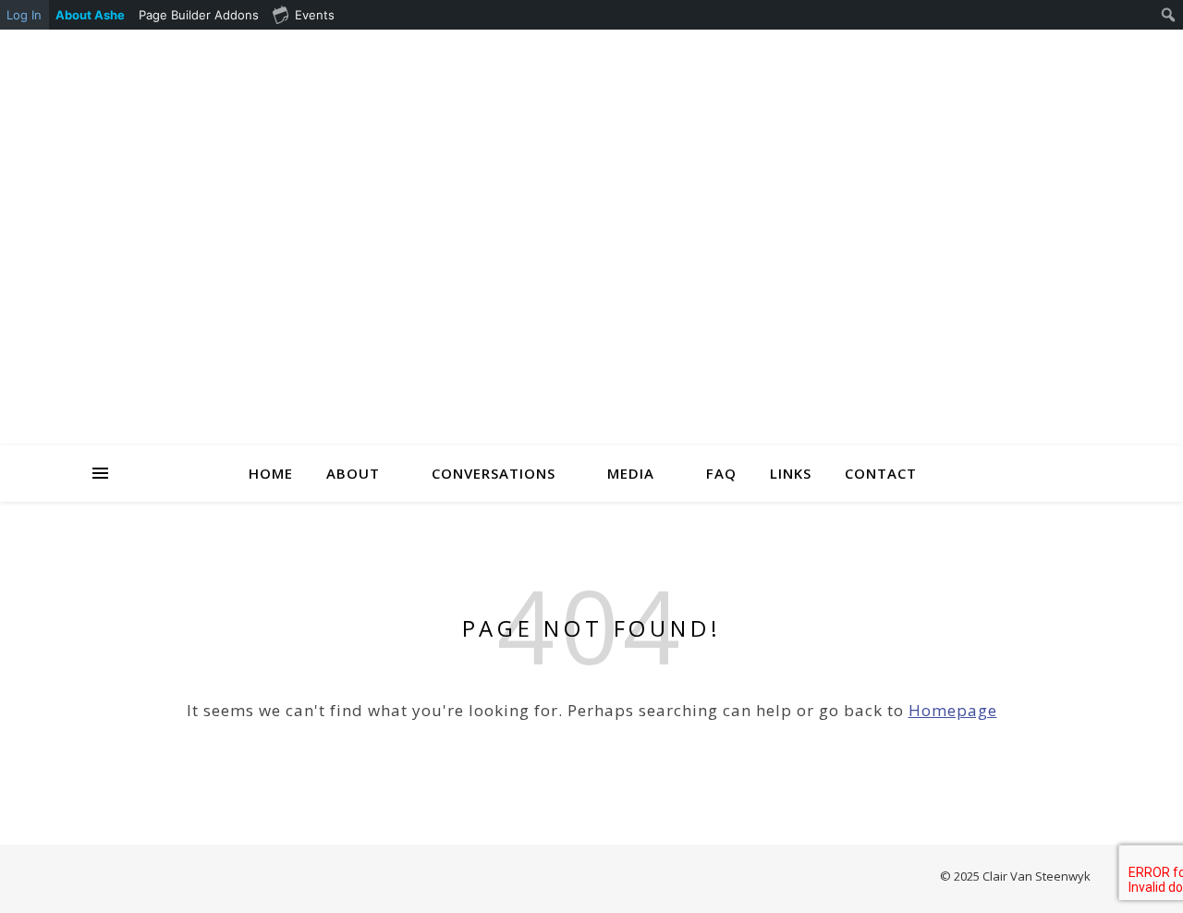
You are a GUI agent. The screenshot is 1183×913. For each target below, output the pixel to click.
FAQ (721, 473)
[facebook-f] (906, 52)
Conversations (493, 473)
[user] (958, 52)
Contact (881, 473)
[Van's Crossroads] (591, 260)
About (353, 473)
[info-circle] (1086, 52)
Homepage (953, 710)
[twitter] (1010, 52)
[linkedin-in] (932, 52)
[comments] (984, 52)
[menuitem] (90, 15)
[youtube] (1036, 52)
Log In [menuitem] (24, 14)
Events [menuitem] (315, 14)
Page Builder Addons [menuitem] (199, 14)
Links (790, 473)
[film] (1061, 52)
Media (630, 473)
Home (271, 473)
